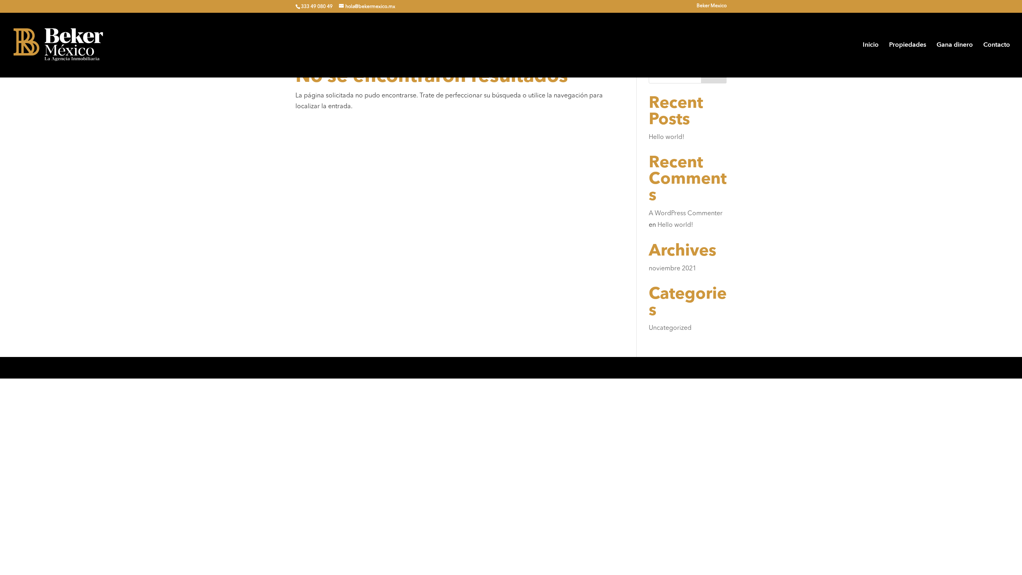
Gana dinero (955, 45)
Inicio (871, 45)
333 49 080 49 (317, 6)
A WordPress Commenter (686, 213)
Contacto (996, 45)
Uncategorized (670, 328)
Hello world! (666, 137)
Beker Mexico (712, 6)
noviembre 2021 (672, 269)
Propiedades (907, 45)
